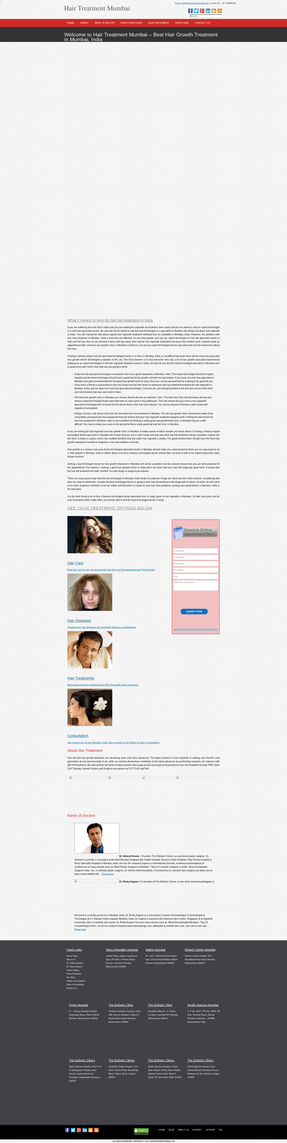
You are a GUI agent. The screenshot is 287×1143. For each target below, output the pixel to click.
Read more (108, 874)
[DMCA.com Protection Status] (141, 1134)
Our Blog (71, 977)
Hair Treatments (80, 678)
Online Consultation (76, 981)
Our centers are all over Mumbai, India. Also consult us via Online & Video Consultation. (113, 742)
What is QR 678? (105, 23)
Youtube (214, 11)
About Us (71, 959)
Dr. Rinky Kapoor (75, 966)
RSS (219, 11)
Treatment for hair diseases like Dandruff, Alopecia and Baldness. (101, 627)
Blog (171, 1130)
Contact (197, 1130)
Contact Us (202, 23)
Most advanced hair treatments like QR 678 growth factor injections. (103, 685)
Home (70, 23)
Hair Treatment (158, 23)
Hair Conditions (131, 23)
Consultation (77, 736)
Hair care (182, 23)
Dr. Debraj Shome (75, 963)
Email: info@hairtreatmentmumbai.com (192, 3)
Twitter (196, 11)
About (84, 23)
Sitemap (210, 1130)
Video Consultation (75, 984)
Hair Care (75, 563)
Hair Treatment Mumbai (97, 7)
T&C (221, 1130)
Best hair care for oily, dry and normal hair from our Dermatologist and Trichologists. (111, 570)
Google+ (202, 11)
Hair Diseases (79, 620)
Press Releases (74, 974)
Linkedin (208, 11)
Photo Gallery (73, 970)
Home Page (72, 956)
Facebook (190, 11)
